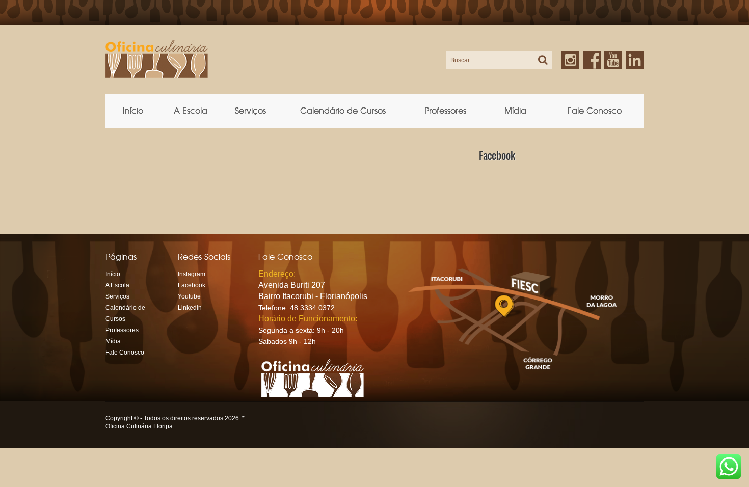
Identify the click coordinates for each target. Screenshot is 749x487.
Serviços (250, 111)
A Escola (190, 111)
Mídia (515, 111)
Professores (445, 111)
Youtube (189, 296)
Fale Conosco (595, 111)
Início (133, 111)
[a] (541, 59)
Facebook (191, 285)
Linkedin (635, 55)
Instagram (191, 274)
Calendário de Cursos (343, 111)
